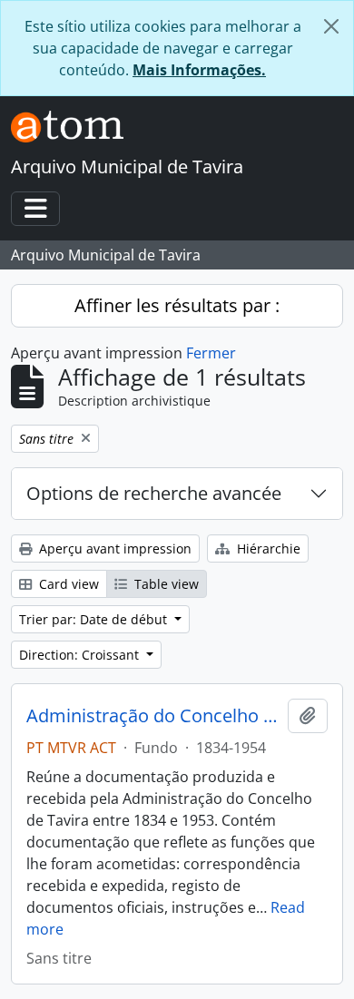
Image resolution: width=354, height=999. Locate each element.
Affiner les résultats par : (177, 305)
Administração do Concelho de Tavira (153, 716)
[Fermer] (331, 26)
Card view (67, 584)
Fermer (211, 353)
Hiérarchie (266, 548)
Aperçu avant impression (113, 548)
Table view (165, 584)
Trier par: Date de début (95, 619)
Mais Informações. (199, 70)
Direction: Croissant (81, 654)
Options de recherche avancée (153, 493)
